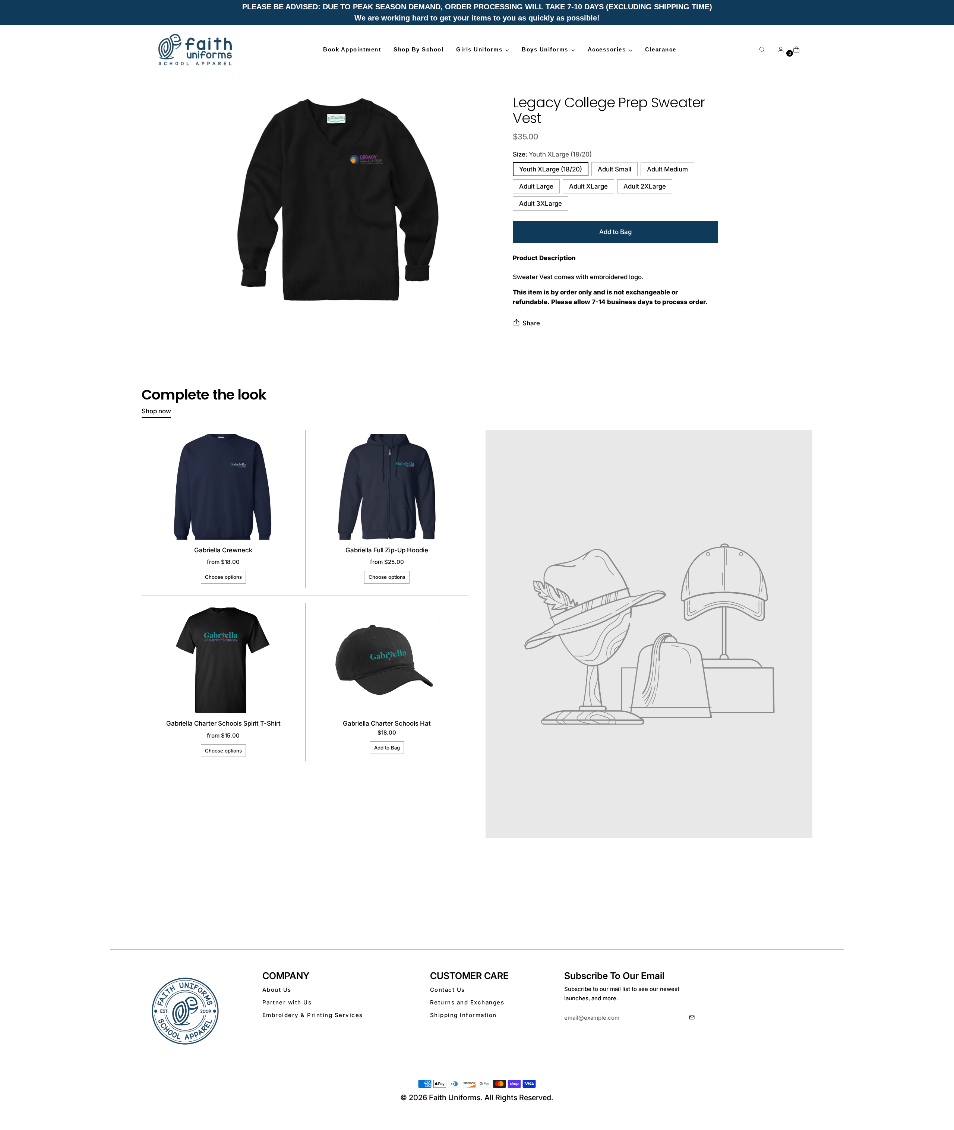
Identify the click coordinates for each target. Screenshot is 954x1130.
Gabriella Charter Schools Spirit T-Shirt (223, 723)
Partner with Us (287, 1002)
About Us (276, 989)
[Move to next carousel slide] (806, 908)
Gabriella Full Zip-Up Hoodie (386, 550)
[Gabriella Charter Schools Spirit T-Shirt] (223, 660)
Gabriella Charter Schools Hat (387, 723)
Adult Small (614, 169)
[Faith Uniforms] (196, 49)
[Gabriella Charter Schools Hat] (386, 660)
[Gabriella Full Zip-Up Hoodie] (386, 487)
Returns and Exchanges (467, 1002)
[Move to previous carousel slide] (789, 909)
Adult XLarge (588, 186)
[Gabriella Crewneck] (223, 487)
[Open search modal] (762, 49)
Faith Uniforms (454, 1097)
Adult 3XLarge (540, 203)
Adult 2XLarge (644, 186)
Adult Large (536, 186)
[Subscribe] (692, 1017)
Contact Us (447, 989)
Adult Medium (667, 169)
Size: (552, 154)
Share (531, 323)
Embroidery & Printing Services (312, 1015)
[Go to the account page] (777, 49)
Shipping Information (463, 1015)
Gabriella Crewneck (223, 550)
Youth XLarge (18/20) (550, 169)
